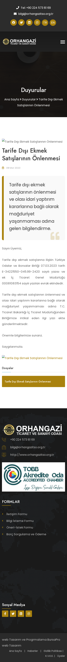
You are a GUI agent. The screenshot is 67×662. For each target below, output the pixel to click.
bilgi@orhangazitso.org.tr (27, 447)
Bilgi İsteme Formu (20, 521)
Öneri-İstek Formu (19, 527)
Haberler (33, 651)
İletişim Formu (16, 514)
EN (53, 23)
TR (45, 23)
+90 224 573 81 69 (22, 440)
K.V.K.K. (49, 656)
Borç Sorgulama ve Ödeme (26, 534)
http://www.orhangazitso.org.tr (32, 455)
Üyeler (61, 656)
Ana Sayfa (15, 651)
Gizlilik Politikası (53, 651)
